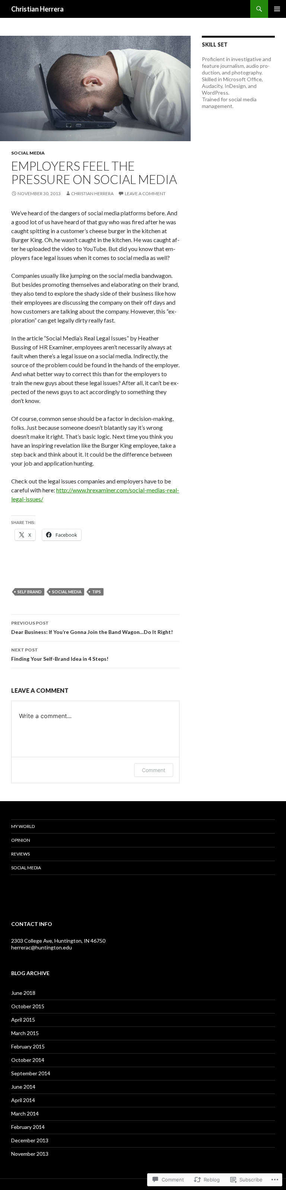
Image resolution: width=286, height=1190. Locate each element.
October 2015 (27, 1006)
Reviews (20, 854)
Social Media (28, 153)
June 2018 (23, 993)
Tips (96, 591)
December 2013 (29, 1140)
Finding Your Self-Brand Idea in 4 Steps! (59, 654)
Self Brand (30, 591)
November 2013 (29, 1154)
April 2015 (23, 1019)
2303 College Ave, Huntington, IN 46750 (58, 940)
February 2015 (28, 1046)
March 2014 (25, 1113)
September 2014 (30, 1073)
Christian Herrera (37, 9)
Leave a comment (145, 193)
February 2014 (28, 1127)
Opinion (20, 840)
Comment (153, 770)
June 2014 (23, 1086)
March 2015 (25, 1033)
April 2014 (23, 1100)
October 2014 (27, 1060)
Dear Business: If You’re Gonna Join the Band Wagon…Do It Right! (92, 627)
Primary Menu (277, 9)
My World (23, 826)
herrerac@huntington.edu (41, 947)
